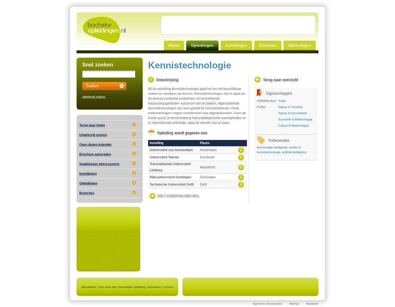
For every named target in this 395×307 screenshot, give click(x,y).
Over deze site (107, 286)
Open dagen (299, 45)
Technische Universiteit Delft (172, 184)
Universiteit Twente (164, 157)
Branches (267, 45)
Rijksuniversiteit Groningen (170, 177)
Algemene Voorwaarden (267, 303)
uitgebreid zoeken (93, 96)
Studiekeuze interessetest (99, 164)
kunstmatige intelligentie (272, 147)
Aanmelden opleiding (132, 286)
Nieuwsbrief (89, 286)
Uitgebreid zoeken (93, 135)
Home (174, 45)
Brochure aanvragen (95, 154)
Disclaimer (312, 303)
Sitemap (294, 303)
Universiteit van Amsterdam (171, 150)
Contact (168, 286)
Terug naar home (92, 125)
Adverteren (154, 286)
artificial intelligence (294, 152)
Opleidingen (202, 45)
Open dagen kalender (95, 144)
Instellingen (236, 45)
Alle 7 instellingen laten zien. (178, 195)
